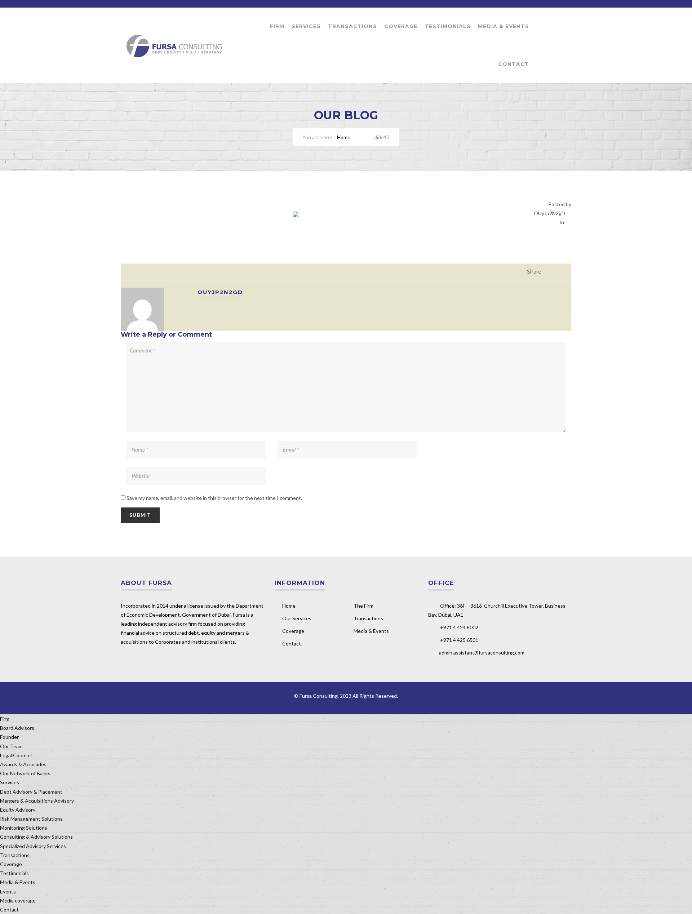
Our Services (296, 618)
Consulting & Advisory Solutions (36, 837)
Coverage (400, 26)
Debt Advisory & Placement (31, 792)
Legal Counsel (16, 755)
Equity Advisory (17, 810)
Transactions (352, 26)
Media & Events (503, 26)
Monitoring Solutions (23, 828)
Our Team (11, 746)
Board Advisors (17, 728)
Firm (277, 26)
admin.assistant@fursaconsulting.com (481, 652)
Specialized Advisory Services (33, 846)
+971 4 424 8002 (459, 627)
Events (8, 891)
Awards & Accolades (23, 764)
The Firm (363, 606)
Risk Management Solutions (31, 819)
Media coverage (18, 900)
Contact (513, 64)
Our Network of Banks (25, 773)
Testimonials (448, 26)
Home (343, 137)
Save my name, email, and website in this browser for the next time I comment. (214, 498)
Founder (9, 737)
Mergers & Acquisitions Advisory (37, 801)
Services (306, 26)
